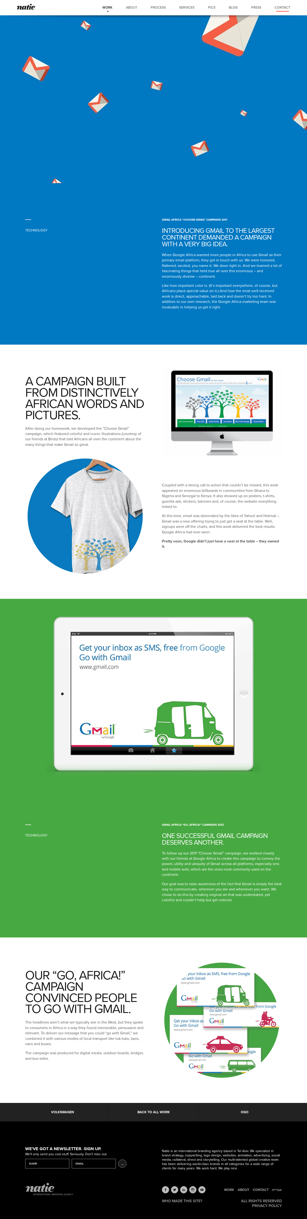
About (131, 8)
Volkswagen (62, 1112)
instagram (192, 1189)
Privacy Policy (267, 1205)
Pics (211, 8)
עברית (277, 1190)
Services (187, 8)
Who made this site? (182, 1201)
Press (256, 8)
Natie (26, 7)
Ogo (244, 1112)
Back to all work (153, 1112)
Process (158, 8)
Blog (233, 8)
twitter (174, 1189)
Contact (282, 8)
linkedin (183, 1189)
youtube (202, 1189)
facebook (165, 1189)
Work (107, 8)
